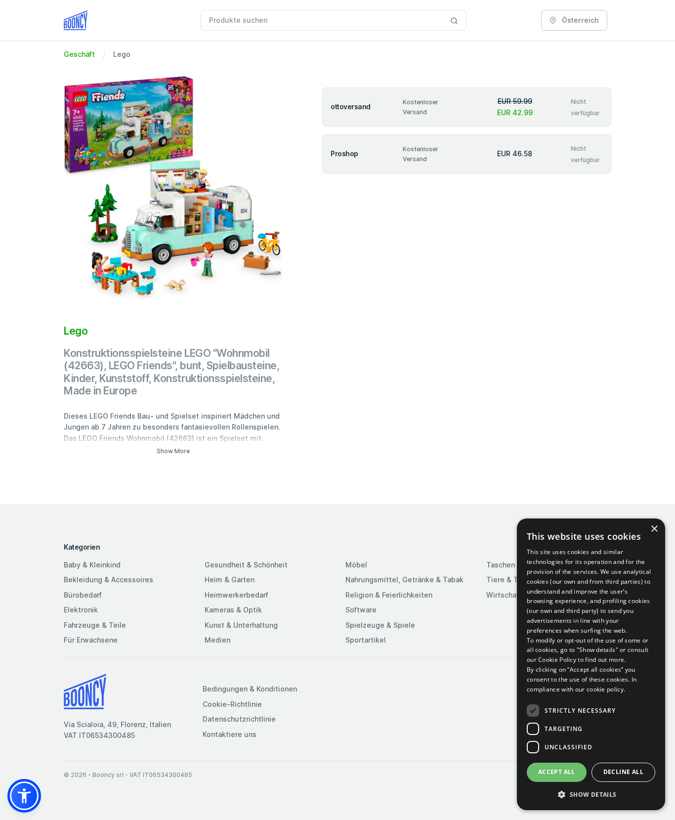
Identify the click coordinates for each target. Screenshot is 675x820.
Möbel (356, 565)
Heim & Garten (229, 579)
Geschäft (79, 54)
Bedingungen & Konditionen (250, 689)
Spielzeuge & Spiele (380, 625)
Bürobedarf (83, 595)
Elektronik (81, 609)
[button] (24, 795)
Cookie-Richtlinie (232, 704)
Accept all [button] (556, 772)
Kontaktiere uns (229, 734)
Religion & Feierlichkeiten (388, 595)
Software (361, 609)
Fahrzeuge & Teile (95, 625)
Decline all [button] (623, 772)
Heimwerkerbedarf (236, 595)
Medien (217, 640)
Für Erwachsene (91, 640)
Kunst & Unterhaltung (241, 625)
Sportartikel (365, 640)
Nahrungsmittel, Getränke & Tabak (404, 579)
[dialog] (591, 664)
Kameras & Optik (233, 609)
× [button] (654, 529)
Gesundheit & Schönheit (246, 565)
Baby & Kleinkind (92, 565)
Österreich (579, 20)
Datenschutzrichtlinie (239, 719)
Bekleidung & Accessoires (108, 579)
